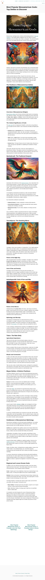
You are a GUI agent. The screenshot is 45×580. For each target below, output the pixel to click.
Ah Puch (18, 404)
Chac (13, 388)
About (16, 573)
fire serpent (14, 324)
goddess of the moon (11, 441)
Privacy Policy (27, 573)
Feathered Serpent (25, 182)
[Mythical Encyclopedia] (5, 2)
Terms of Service (21, 573)
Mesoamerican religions (11, 114)
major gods (10, 125)
